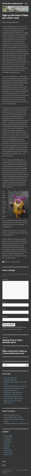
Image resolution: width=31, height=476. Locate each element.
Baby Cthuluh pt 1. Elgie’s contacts (13, 398)
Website (4, 316)
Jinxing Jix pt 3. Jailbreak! (11, 390)
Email (4, 309)
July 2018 (6, 444)
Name (4, 302)
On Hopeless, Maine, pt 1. (10, 380)
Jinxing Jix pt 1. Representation (12, 394)
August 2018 (7, 442)
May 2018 (6, 448)
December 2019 (8, 437)
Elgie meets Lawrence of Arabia (12, 400)
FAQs (4, 465)
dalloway (7, 261)
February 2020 (8, 435)
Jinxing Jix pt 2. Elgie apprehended (13, 392)
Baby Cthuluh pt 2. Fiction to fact (13, 396)
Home (4, 461)
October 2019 (7, 440)
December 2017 (8, 452)
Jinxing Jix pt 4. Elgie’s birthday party (14, 388)
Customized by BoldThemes (23, 470)
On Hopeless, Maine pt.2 (10, 377)
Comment (5, 279)
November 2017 (8, 454)
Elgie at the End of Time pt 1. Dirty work (15, 386)
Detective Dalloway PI (12, 4)
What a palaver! (8, 403)
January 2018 (7, 450)
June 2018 (6, 446)
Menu (26, 3)
